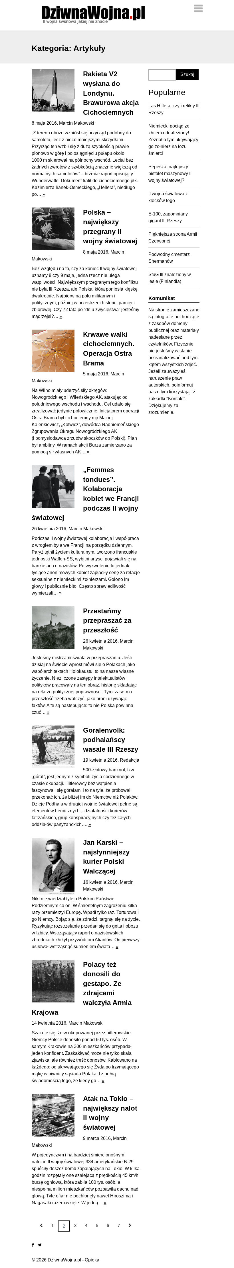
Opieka (92, 1259)
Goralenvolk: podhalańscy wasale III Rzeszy (110, 739)
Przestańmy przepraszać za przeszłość (107, 620)
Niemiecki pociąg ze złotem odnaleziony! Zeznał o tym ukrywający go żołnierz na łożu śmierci (173, 140)
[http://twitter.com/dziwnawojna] (40, 1245)
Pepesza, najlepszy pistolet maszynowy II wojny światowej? (169, 173)
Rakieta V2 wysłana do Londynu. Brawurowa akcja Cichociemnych (111, 93)
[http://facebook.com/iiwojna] (33, 1245)
